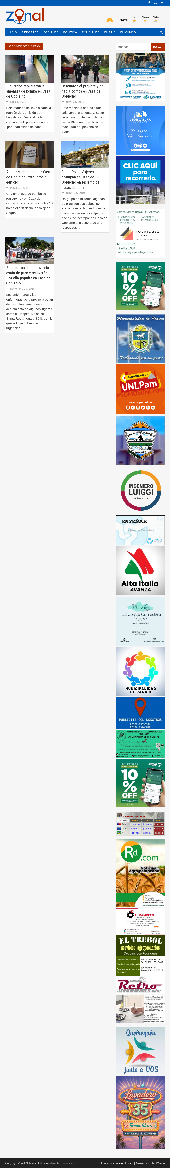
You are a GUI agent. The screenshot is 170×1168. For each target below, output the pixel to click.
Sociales (50, 32)
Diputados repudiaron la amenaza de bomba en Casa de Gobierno (28, 91)
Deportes (30, 32)
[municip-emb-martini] (140, 440)
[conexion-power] (140, 985)
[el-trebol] (140, 955)
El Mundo (128, 32)
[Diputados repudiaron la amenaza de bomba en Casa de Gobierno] (29, 68)
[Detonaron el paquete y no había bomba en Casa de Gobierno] (85, 68)
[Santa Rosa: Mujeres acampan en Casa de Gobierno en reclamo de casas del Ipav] (85, 154)
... (43, 127)
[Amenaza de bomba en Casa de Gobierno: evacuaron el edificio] (29, 154)
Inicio (12, 32)
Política (70, 32)
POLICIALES (90, 32)
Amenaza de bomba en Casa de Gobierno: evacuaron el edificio (28, 177)
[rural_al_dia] (140, 872)
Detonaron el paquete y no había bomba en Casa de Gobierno (82, 91)
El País (109, 32)
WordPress (125, 1163)
